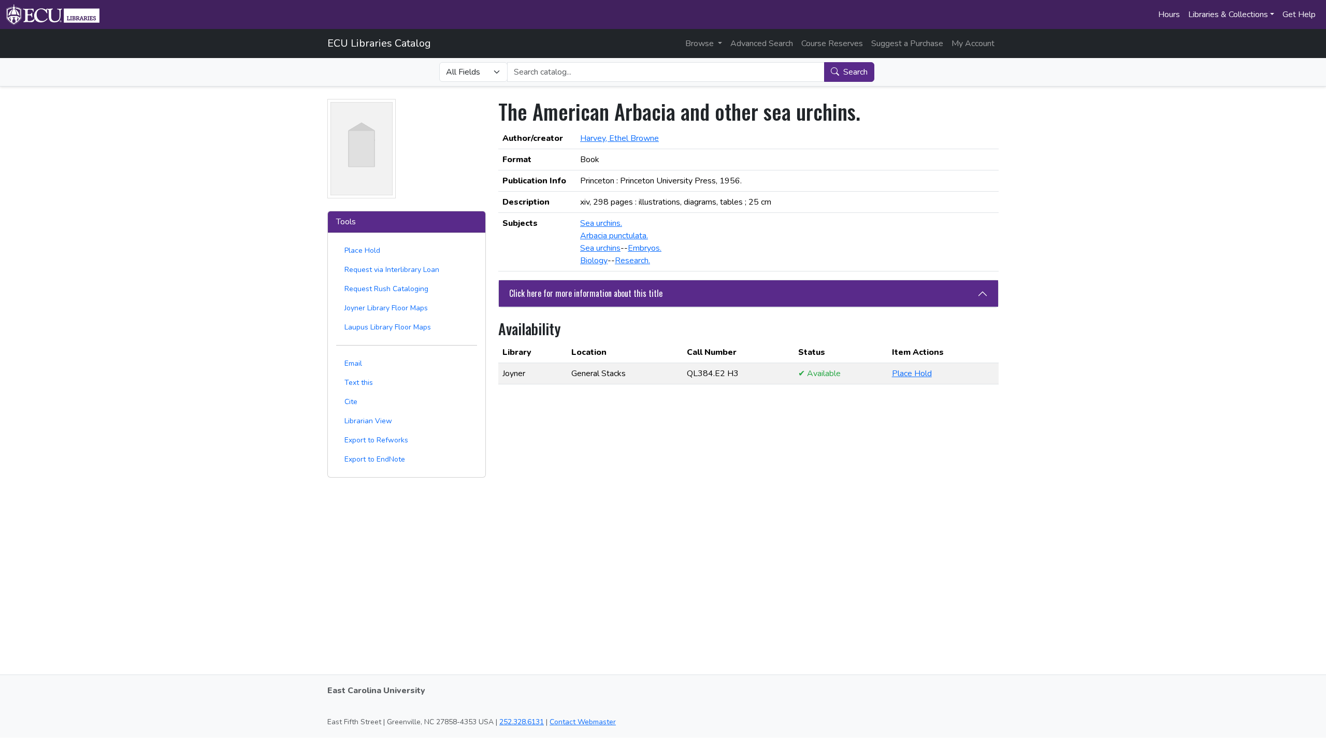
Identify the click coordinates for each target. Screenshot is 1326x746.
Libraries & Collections (1228, 14)
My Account (973, 43)
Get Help (1299, 14)
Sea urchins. (601, 223)
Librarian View (368, 421)
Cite (350, 402)
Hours (1169, 14)
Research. (632, 260)
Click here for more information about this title (585, 293)
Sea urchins (600, 248)
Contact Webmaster (583, 722)
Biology (594, 260)
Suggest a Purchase (907, 43)
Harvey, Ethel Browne (619, 138)
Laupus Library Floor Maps (387, 327)
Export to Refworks (376, 440)
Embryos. (644, 248)
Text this (358, 383)
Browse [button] (700, 43)
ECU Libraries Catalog (379, 43)
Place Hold (362, 250)
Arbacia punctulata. (614, 235)
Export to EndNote (374, 459)
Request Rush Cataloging (386, 289)
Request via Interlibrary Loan (391, 270)
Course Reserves (832, 43)
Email (353, 363)
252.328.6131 (521, 722)
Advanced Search (761, 43)
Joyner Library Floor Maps (386, 308)
